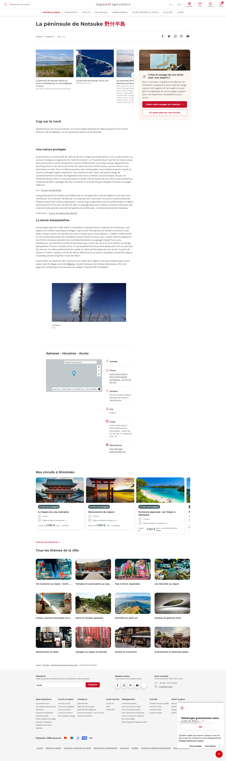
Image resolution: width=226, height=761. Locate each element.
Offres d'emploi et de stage (46, 719)
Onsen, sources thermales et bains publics (54, 618)
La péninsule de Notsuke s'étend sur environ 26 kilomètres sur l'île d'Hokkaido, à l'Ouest (54, 84)
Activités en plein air (126, 618)
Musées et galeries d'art (168, 618)
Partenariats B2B (42, 716)
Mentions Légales (53, 748)
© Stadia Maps (66, 389)
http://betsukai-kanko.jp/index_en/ (117, 450)
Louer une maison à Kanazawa (133, 713)
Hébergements (120, 12)
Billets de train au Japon (86, 707)
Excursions (101, 12)
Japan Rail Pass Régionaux (86, 710)
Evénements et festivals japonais (172, 652)
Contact (39, 748)
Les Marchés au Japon (167, 584)
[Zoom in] (99, 367)
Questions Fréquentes (44, 722)
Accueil (38, 665)
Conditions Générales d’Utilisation (156, 748)
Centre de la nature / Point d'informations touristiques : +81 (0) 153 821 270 (120, 378)
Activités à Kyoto (155, 710)
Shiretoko (45, 665)
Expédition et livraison (44, 725)
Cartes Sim (110, 703)
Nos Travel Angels (128, 719)
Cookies (135, 748)
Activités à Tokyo (155, 707)
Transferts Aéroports (85, 716)
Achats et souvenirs (126, 652)
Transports (71, 12)
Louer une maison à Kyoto (131, 710)
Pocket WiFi (110, 710)
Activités (168, 12)
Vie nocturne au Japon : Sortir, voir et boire (54, 584)
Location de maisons (129, 703)
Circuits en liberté (64, 710)
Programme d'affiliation (44, 713)
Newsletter (40, 710)
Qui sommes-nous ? (43, 703)
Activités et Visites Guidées (159, 703)
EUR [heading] (178, 5)
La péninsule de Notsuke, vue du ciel (92, 81)
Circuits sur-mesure (65, 713)
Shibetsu (70, 264)
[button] (36, 75)
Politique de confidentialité (105, 748)
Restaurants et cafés (47, 652)
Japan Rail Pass (82, 703)
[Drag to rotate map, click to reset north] (99, 374)
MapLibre (56, 389)
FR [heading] (170, 5)
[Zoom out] (99, 371)
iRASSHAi (39, 728)
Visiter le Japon (51, 12)
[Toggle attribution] (99, 389)
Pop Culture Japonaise (127, 584)
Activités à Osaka (155, 713)
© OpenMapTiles (78, 389)
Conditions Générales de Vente (77, 748)
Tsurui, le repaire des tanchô (63, 213)
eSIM (108, 707)
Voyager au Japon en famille (91, 652)
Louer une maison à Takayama (133, 716)
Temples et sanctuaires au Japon (93, 584)
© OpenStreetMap (90, 389)
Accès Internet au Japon (145, 12)
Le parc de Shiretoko (51, 190)
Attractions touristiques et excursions (64, 665)
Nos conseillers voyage (66, 716)
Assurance (124, 748)
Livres (180, 12)
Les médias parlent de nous (46, 707)
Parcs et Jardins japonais (89, 618)
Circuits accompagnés (49, 507)
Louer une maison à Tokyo (131, 707)
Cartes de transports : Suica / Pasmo (90, 713)
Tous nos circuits (64, 703)
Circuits (86, 12)
